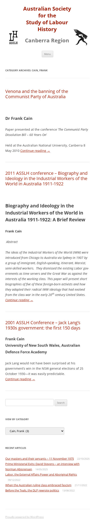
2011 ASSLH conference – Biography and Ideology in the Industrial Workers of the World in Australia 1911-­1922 (46, 178)
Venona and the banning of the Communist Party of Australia (36, 94)
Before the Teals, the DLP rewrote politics (32, 490)
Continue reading (35, 151)
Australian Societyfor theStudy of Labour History (47, 18)
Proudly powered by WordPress (24, 517)
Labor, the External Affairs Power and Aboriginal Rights (41, 474)
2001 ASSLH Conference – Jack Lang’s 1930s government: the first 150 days (42, 325)
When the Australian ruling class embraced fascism (38, 485)
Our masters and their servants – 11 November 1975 (39, 459)
